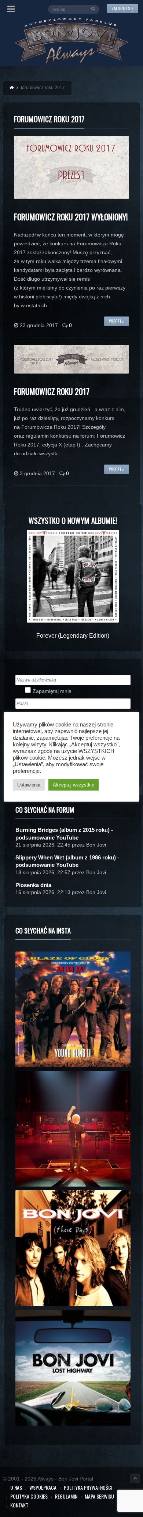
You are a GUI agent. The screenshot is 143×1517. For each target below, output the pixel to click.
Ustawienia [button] (28, 785)
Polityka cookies (29, 1496)
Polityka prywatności (88, 1487)
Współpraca (42, 1487)
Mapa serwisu (99, 1496)
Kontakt (19, 1505)
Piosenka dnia (33, 885)
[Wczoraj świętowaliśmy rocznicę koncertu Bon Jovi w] (73, 1368)
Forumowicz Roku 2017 (51, 391)
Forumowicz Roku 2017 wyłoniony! (71, 217)
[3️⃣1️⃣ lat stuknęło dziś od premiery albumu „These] (73, 1248)
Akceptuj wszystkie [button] (73, 785)
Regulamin (66, 1496)
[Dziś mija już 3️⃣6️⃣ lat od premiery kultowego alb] (73, 1009)
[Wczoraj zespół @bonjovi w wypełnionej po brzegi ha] (73, 1129)
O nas (16, 1487)
